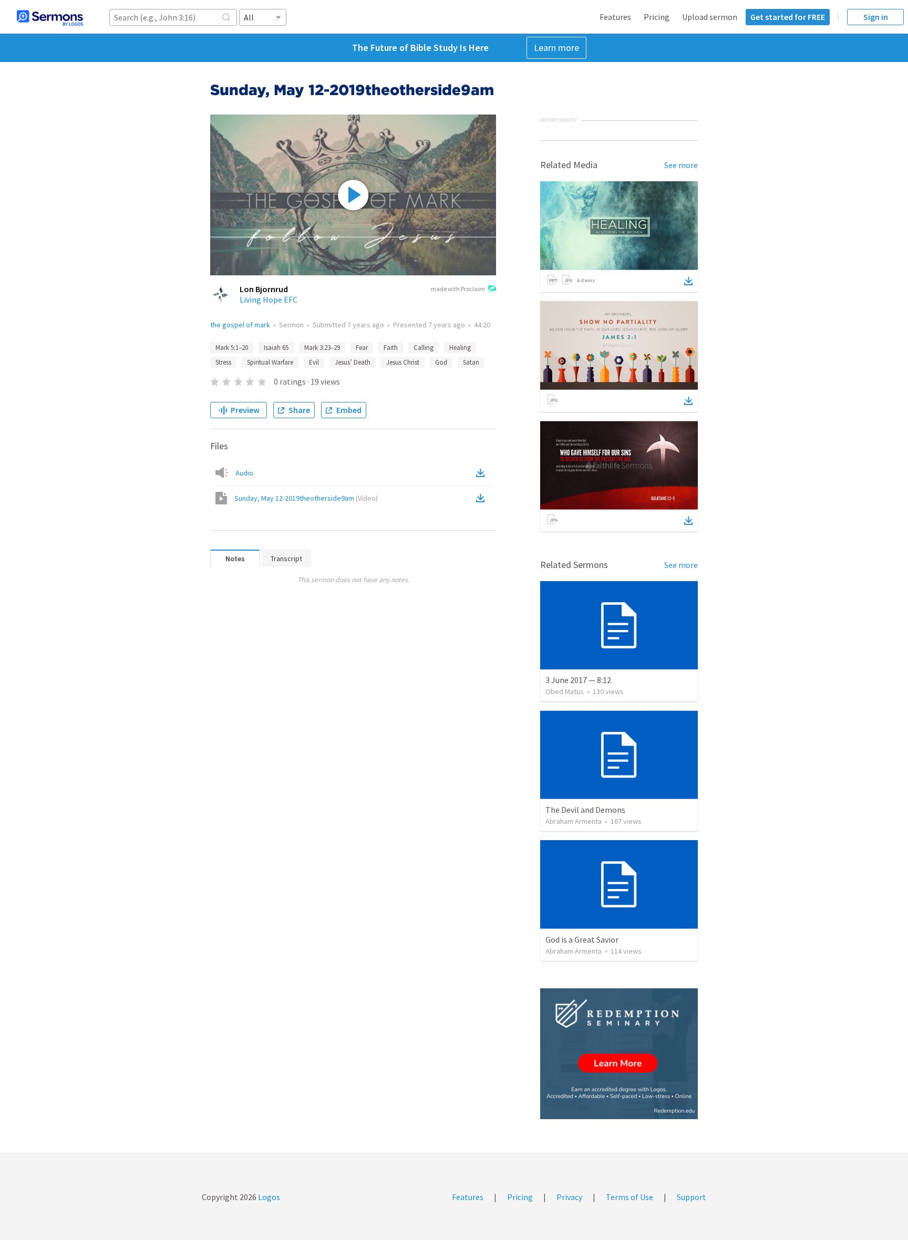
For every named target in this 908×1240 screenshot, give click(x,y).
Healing (460, 347)
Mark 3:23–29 (322, 347)
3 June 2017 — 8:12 (578, 680)
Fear (362, 347)
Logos (268, 1197)
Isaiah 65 (276, 347)
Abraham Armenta (573, 821)
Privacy (569, 1197)
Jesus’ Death (352, 362)
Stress (223, 362)
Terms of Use (629, 1197)
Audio (244, 473)
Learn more (556, 48)
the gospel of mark (240, 324)
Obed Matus (564, 691)
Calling (424, 347)
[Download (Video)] (482, 498)
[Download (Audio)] (482, 473)
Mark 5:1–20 (231, 347)
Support (691, 1197)
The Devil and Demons (585, 809)
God (441, 362)
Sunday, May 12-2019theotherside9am (306, 498)
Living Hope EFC (268, 299)
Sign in (875, 17)
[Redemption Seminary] (619, 1053)
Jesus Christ (402, 362)
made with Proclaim (457, 289)
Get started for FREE (787, 17)
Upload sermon (709, 17)
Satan (471, 362)
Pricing (656, 17)
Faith (391, 347)
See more (681, 165)
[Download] (688, 281)
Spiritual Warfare (270, 362)
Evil (314, 362)
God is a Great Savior (581, 939)
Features (615, 17)
